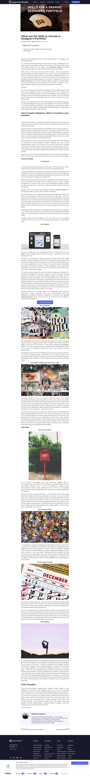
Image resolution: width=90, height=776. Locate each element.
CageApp (70, 749)
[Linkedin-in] (21, 758)
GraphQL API (60, 747)
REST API (59, 749)
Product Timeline (37, 747)
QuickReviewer (71, 751)
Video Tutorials (48, 747)
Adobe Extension (61, 755)
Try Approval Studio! (45, 302)
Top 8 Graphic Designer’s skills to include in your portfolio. (37, 49)
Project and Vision (37, 745)
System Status (48, 755)
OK (80, 763)
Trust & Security (37, 755)
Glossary (47, 758)
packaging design (56, 67)
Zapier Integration (61, 758)
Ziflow (69, 747)
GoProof (70, 755)
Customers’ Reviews (50, 753)
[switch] (35, 774)
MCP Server (60, 745)
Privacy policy (36, 751)
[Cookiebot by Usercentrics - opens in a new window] (8, 774)
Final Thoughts (27, 50)
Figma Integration (61, 753)
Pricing (57, 2)
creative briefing (61, 189)
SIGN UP (76, 2)
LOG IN (66, 2)
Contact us (36, 758)
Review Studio (71, 753)
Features (47, 749)
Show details (64, 773)
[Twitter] (14, 758)
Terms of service (37, 749)
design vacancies (26, 81)
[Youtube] (17, 758)
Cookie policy (36, 753)
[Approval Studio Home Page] (19, 3)
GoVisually (70, 745)
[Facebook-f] (10, 758)
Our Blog (47, 745)
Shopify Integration (62, 751)
